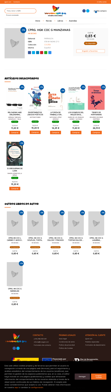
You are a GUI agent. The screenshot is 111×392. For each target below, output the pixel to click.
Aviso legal (63, 339)
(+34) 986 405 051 (40, 339)
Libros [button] (60, 21)
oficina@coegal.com (41, 342)
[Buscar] (33, 10)
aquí (16, 387)
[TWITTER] (87, 10)
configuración (37, 387)
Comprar (15, 132)
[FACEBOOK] (84, 10)
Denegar (82, 376)
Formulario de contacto (42, 345)
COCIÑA (47, 45)
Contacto (16, 2)
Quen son (8, 2)
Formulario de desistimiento (95, 345)
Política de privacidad (67, 345)
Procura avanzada (12, 15)
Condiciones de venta (67, 342)
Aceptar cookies (98, 376)
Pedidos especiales (92, 342)
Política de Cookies (66, 348)
